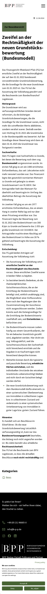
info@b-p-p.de (14, 529)
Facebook (9, 535)
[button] (43, 6)
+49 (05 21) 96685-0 (17, 522)
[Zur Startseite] (14, 6)
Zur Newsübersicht (14, 26)
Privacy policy (40, 562)
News (8, 477)
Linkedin (15, 535)
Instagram (3, 535)
